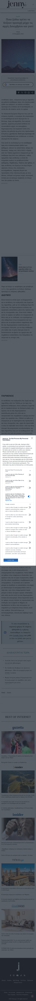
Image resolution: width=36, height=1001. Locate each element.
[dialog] (18, 500)
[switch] (29, 475)
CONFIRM (11, 560)
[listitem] (18, 470)
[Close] (32, 438)
